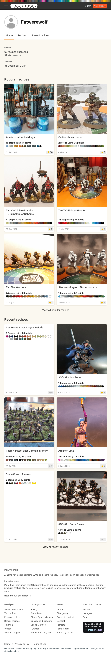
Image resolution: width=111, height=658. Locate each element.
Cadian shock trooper (70, 137)
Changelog (62, 613)
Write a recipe (100, 6)
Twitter (86, 609)
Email (86, 617)
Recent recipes (11, 621)
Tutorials (8, 624)
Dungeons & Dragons (41, 621)
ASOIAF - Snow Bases (71, 524)
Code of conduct (65, 617)
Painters (61, 624)
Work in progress (13, 632)
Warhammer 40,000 (41, 632)
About (60, 609)
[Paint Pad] (23, 5)
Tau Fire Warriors (16, 287)
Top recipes (10, 613)
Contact (61, 621)
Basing (34, 609)
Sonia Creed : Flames (18, 474)
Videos (7, 628)
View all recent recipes (55, 546)
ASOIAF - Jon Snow (69, 377)
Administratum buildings (20, 137)
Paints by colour (65, 632)
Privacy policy (21, 644)
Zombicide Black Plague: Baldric (24, 327)
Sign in (88, 6)
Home (7, 644)
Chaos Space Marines (42, 617)
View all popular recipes (55, 310)
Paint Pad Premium (14, 585)
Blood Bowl (36, 613)
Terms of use (39, 644)
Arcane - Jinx (66, 450)
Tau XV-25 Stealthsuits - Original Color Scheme (20, 212)
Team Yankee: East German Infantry (27, 450)
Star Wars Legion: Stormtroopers (77, 287)
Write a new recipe (13, 609)
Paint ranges (63, 628)
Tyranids (35, 628)
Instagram (88, 613)
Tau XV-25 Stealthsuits (71, 210)
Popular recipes (12, 617)
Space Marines (38, 624)
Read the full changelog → (17, 595)
